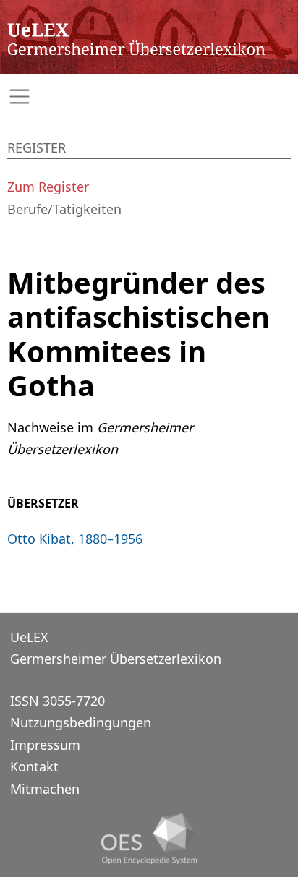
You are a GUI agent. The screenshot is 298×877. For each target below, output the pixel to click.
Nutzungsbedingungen (80, 722)
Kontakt (34, 766)
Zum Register (48, 186)
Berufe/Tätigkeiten (64, 209)
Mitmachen (45, 788)
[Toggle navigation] (149, 96)
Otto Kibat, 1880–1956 (74, 538)
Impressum (45, 744)
